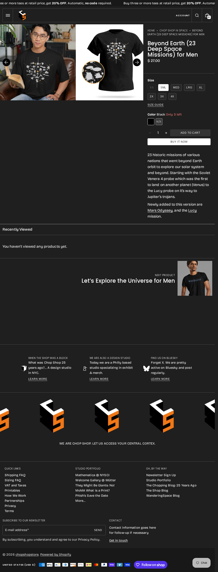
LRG (189, 87)
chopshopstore (27, 554)
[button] (8, 15)
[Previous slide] (6, 62)
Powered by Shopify (55, 554)
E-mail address (16, 530)
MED (176, 87)
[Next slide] (137, 62)
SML (163, 87)
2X (151, 96)
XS (153, 88)
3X (162, 96)
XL (201, 87)
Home (151, 30)
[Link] (107, 3)
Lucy (192, 210)
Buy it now (179, 141)
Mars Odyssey (160, 210)
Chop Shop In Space (174, 30)
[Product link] (147, 278)
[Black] (151, 121)
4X (172, 96)
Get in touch (118, 540)
